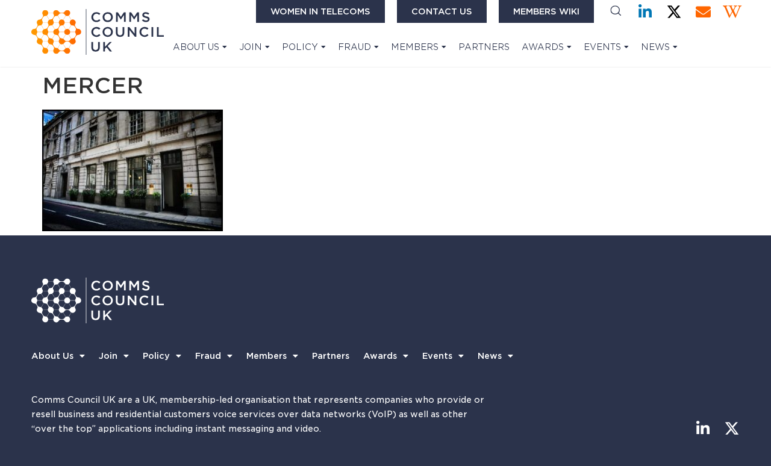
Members (415, 47)
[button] (616, 12)
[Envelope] (703, 11)
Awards (543, 47)
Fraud (354, 47)
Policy (300, 47)
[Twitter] (674, 11)
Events (602, 47)
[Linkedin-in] (645, 11)
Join (250, 47)
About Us (196, 47)
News (655, 47)
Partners (484, 47)
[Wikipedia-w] (732, 11)
